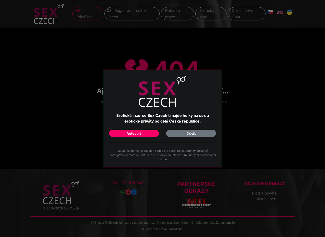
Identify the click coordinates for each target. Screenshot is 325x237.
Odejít (191, 133)
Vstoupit (134, 133)
